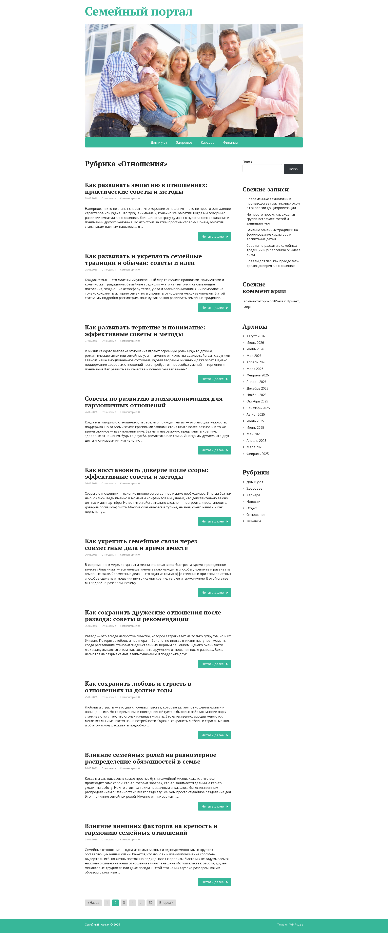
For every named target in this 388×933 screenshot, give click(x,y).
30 (151, 902)
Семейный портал (139, 11)
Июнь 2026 (255, 349)
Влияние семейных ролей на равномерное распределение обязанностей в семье (150, 758)
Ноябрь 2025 (257, 395)
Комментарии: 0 (130, 198)
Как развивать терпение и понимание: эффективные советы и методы (145, 330)
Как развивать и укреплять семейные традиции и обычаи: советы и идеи (143, 259)
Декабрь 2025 (257, 388)
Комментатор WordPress (263, 301)
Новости (253, 501)
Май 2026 (254, 355)
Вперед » (166, 902)
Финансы (230, 142)
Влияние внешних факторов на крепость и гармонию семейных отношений (151, 829)
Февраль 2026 (258, 375)
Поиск (247, 162)
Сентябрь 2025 (258, 408)
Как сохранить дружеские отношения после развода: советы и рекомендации (153, 615)
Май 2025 (254, 434)
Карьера (207, 142)
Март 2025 (255, 447)
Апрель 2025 (256, 440)
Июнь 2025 (255, 427)
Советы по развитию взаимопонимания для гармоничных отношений (154, 401)
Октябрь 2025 (257, 401)
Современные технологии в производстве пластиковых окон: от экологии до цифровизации (273, 203)
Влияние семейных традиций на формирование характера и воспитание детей (272, 234)
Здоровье (184, 142)
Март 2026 (255, 369)
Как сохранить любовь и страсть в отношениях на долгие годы (138, 686)
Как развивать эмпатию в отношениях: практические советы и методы (146, 188)
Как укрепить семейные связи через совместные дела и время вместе (141, 544)
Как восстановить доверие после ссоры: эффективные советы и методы (147, 473)
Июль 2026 (255, 342)
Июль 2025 (255, 421)
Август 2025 (256, 414)
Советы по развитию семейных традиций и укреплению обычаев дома (273, 250)
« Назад (93, 902)
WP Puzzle (296, 924)
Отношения (108, 198)
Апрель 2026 (256, 362)
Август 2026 (256, 336)
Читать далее (213, 236)
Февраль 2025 (258, 453)
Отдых (252, 508)
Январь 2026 (257, 381)
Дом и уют (159, 142)
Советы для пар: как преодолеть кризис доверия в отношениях (273, 263)
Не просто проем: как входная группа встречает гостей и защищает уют (271, 219)
